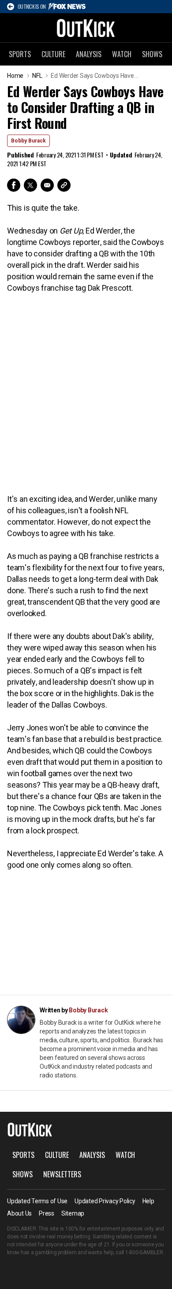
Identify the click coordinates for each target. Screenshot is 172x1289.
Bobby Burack (28, 141)
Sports (20, 54)
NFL (37, 75)
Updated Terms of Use (37, 1201)
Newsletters (62, 1174)
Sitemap (72, 1213)
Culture (53, 54)
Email (47, 185)
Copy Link (64, 185)
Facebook (13, 185)
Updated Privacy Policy (105, 1201)
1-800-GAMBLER (144, 1252)
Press (46, 1213)
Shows (152, 54)
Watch (121, 54)
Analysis (88, 54)
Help (148, 1201)
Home (15, 75)
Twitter (30, 185)
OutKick (86, 27)
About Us (19, 1213)
